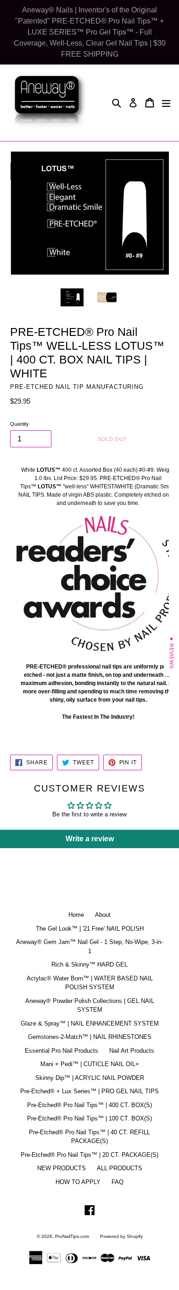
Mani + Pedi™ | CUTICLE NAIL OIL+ (89, 1064)
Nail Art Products (131, 1050)
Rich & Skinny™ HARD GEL (89, 964)
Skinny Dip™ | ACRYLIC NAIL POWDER (89, 1077)
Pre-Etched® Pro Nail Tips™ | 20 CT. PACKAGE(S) (89, 1154)
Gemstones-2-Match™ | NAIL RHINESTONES (89, 1036)
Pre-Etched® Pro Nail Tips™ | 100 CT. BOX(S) (89, 1118)
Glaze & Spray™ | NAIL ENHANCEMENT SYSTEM (90, 1023)
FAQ (117, 1182)
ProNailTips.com (72, 1236)
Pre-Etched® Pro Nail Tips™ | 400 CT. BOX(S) (89, 1105)
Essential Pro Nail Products (61, 1050)
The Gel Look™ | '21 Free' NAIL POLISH (90, 928)
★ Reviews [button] (171, 653)
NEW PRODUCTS (61, 1168)
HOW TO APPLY (78, 1182)
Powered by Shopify (121, 1236)
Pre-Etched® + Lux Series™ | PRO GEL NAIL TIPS (89, 1091)
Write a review (90, 839)
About (103, 914)
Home (76, 914)
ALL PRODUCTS (119, 1168)
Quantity (19, 424)
